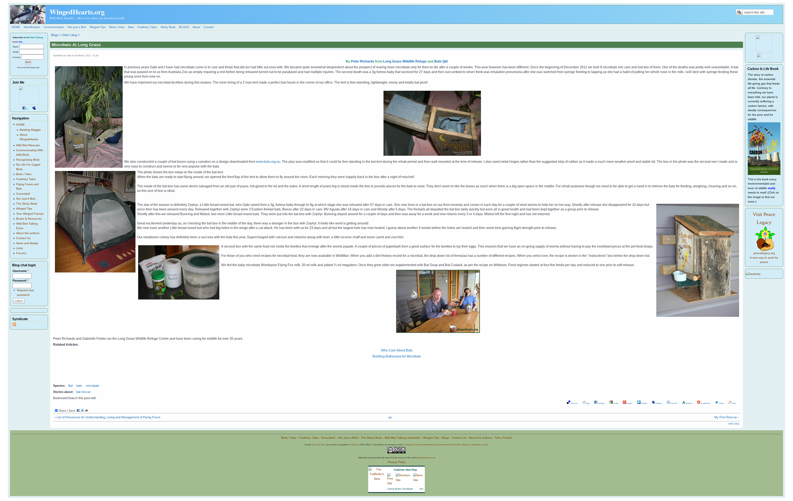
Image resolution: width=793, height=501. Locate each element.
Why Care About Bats (396, 350)
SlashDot (688, 403)
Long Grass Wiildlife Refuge (405, 61)
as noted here (318, 444)
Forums (21, 253)
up (390, 417)
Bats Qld (441, 61)
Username (20, 270)
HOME (16, 27)
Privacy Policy (397, 462)
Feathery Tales (147, 27)
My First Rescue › (726, 417)
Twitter (721, 403)
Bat (70, 385)
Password (20, 280)
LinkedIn (644, 403)
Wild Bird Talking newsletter (402, 437)
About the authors (27, 233)
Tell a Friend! (503, 437)
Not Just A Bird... (27, 198)
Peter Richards (362, 61)
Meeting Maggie (30, 129)
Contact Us (23, 238)
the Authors (353, 444)
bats (79, 385)
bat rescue (83, 392)
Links (19, 248)
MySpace (658, 403)
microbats (92, 385)
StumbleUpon (705, 403)
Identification (32, 27)
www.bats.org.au (268, 161)
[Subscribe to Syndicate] (14, 325)
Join (421, 489)
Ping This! (673, 403)
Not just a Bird (77, 27)
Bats (131, 27)
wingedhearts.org (427, 457)
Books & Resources (29, 218)
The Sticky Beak (26, 203)
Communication (54, 27)
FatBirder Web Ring (405, 469)
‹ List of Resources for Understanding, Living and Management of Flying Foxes (107, 417)
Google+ (629, 403)
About (196, 27)
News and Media (27, 243)
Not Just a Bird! (348, 437)
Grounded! (23, 193)
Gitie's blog (69, 35)
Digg (587, 403)
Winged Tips (98, 27)
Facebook (601, 403)
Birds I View (117, 27)
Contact (209, 27)
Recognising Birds (28, 159)
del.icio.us (574, 403)
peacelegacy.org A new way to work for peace (764, 258)
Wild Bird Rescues (28, 145)
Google (615, 403)
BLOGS (184, 27)
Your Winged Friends (30, 213)
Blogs (55, 35)
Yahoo (734, 403)
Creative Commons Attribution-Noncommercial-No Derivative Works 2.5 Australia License (446, 444)
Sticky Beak (168, 27)
